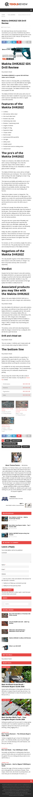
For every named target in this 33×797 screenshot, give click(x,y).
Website (4, 574)
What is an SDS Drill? (15, 646)
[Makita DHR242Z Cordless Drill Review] (5, 639)
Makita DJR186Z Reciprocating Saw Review (19, 534)
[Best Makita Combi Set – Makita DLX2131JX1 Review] (5, 518)
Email (3, 569)
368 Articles (25, 465)
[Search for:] (16, 604)
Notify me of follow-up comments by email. (15, 583)
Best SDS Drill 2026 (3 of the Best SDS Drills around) (21, 410)
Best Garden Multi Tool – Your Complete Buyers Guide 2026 (14, 718)
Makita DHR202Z (16, 440)
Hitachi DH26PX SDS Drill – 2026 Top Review (19, 622)
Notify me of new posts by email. (12, 585)
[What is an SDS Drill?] (5, 647)
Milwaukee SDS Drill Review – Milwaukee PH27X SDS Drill (17, 630)
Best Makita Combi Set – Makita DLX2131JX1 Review (18, 517)
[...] (9, 694)
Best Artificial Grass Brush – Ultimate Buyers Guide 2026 (13, 685)
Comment (4, 552)
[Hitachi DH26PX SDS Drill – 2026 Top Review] (5, 623)
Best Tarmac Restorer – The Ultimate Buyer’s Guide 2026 (16, 734)
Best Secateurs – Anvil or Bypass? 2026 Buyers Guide (16, 765)
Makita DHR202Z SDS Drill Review (11, 446)
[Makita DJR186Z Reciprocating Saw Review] (5, 535)
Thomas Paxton (6, 27)
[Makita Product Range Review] (8, 404)
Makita (7, 440)
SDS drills (26, 446)
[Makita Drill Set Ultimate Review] (8, 420)
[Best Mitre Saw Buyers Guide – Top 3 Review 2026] (5, 527)
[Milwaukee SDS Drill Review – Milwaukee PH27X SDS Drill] (5, 631)
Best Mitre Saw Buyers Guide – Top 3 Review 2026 (19, 525)
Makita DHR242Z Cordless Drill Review (20, 638)
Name (3, 564)
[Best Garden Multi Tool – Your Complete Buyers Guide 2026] (16, 707)
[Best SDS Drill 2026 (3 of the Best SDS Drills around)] (22, 404)
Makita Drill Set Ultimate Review (6, 425)
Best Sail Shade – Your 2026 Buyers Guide (15, 750)
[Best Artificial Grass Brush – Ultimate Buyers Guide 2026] (16, 674)
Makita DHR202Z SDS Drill (9, 443)
